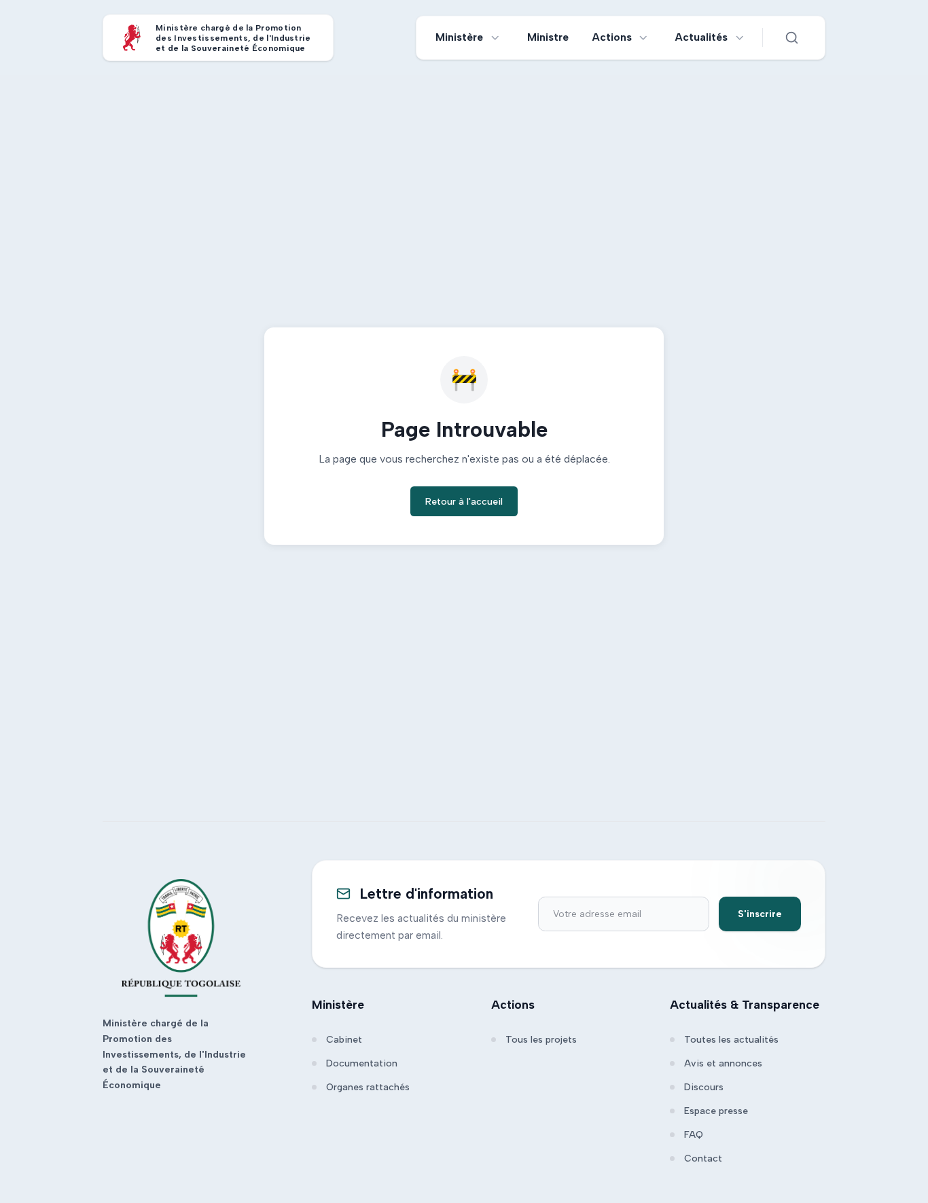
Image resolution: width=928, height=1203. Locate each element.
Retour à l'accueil (464, 501)
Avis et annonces (723, 1063)
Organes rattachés (368, 1087)
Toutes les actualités (731, 1039)
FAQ (693, 1135)
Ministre (548, 37)
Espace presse (716, 1111)
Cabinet (344, 1039)
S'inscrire (760, 914)
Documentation (361, 1063)
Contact (703, 1158)
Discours (704, 1087)
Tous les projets (541, 1039)
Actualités (701, 37)
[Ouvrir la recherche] (791, 37)
